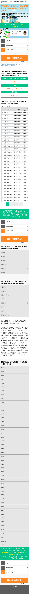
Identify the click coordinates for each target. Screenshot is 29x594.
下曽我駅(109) (4, 287)
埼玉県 (2, 406)
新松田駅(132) (4, 303)
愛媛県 (2, 510)
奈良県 (2, 471)
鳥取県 (2, 483)
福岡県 (2, 518)
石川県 (2, 437)
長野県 (2, 425)
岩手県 (2, 375)
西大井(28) (3, 268)
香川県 (2, 506)
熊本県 (2, 529)
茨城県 (2, 410)
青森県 (2, 371)
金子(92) (3, 260)
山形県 (2, 387)
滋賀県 (2, 475)
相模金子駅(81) (5, 295)
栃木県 (2, 414)
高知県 (2, 514)
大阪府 (2, 460)
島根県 (2, 487)
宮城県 (2, 379)
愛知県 (2, 444)
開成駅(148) (4, 307)
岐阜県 (2, 448)
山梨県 (2, 421)
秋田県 (2, 383)
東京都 (2, 394)
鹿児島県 (3, 541)
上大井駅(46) (4, 291)
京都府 (2, 464)
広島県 (2, 495)
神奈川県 (3, 398)
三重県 (2, 452)
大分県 (2, 533)
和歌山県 (3, 479)
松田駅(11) (3, 299)
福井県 (2, 441)
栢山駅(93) (3, 311)
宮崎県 (2, 537)
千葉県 (2, 402)
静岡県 (2, 456)
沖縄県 (2, 545)
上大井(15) (3, 264)
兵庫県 (2, 468)
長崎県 (2, 525)
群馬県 (2, 417)
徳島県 (2, 502)
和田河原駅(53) (5, 315)
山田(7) (3, 272)
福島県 (2, 390)
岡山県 (2, 491)
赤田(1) (3, 252)
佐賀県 (2, 521)
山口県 (2, 498)
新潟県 (2, 429)
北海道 (2, 367)
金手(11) (3, 256)
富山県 (2, 433)
